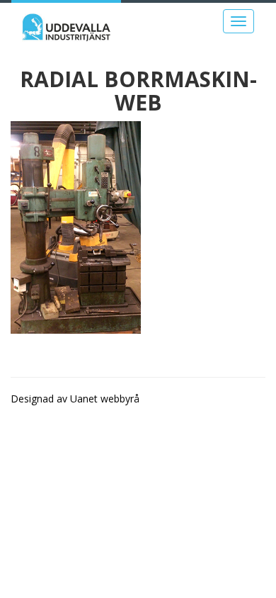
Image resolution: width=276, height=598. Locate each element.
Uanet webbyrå (104, 398)
